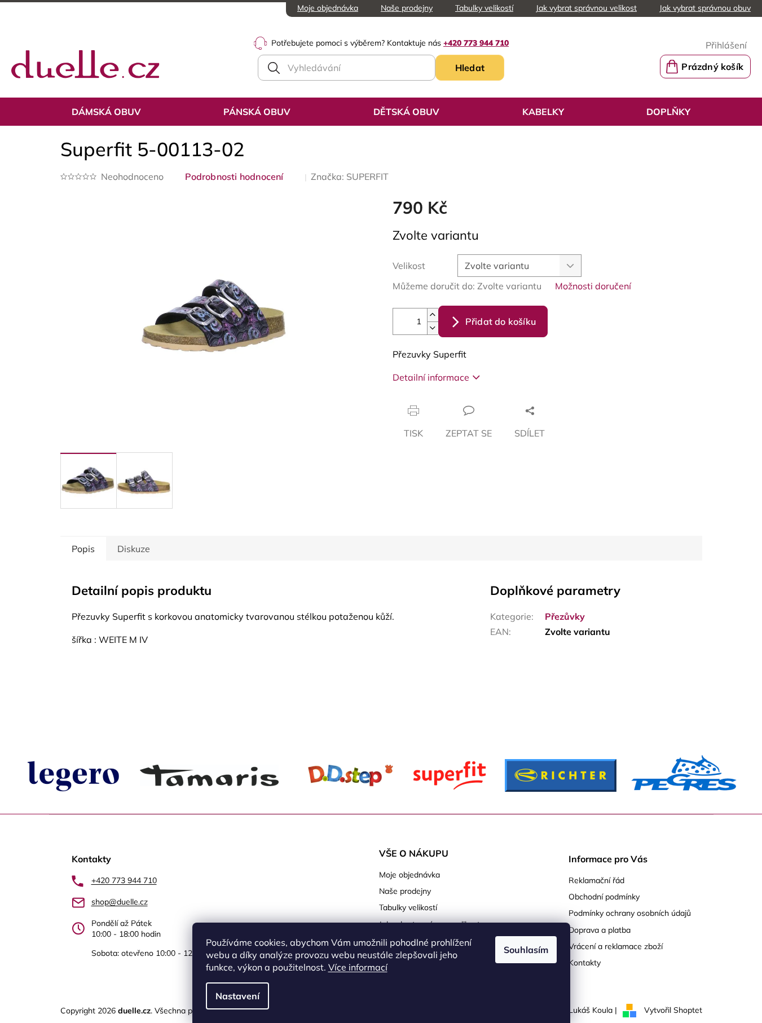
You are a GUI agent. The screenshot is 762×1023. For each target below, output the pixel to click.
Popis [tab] (83, 548)
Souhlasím (526, 949)
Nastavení (237, 996)
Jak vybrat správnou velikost (586, 8)
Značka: (350, 176)
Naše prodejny (407, 8)
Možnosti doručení (593, 286)
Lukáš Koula (591, 1010)
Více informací (357, 967)
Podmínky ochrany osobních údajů (630, 913)
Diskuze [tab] (133, 548)
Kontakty (585, 963)
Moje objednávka (327, 8)
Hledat (469, 67)
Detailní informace (431, 377)
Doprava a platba (600, 930)
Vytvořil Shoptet (673, 1010)
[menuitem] (106, 112)
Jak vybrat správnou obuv (705, 8)
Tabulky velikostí (484, 8)
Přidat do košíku (500, 321)
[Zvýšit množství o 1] (432, 314)
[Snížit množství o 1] (432, 327)
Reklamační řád (596, 880)
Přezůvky (565, 616)
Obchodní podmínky (604, 897)
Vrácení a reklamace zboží (616, 946)
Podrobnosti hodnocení (234, 176)
